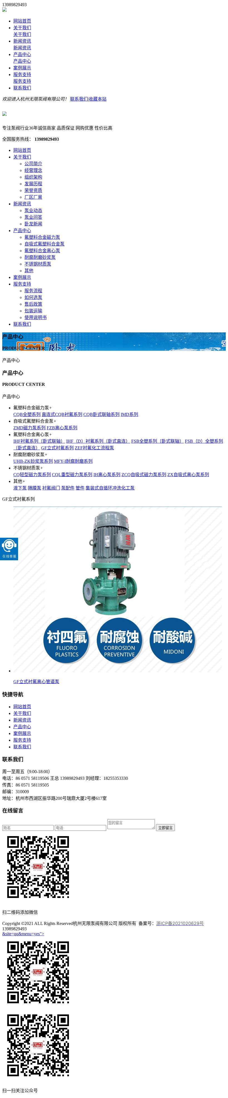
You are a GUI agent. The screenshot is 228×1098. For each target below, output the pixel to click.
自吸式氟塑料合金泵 (44, 244)
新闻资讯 (22, 41)
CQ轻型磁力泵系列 (32, 474)
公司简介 (33, 163)
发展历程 (33, 183)
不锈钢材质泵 (37, 264)
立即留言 (165, 828)
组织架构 (33, 177)
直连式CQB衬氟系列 (62, 414)
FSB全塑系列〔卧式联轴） (157, 441)
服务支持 (22, 74)
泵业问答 (33, 217)
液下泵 (20, 488)
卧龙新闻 (33, 223)
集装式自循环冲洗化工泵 (110, 488)
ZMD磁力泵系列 (29, 427)
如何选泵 (33, 297)
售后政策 (33, 304)
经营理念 (33, 170)
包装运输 (33, 310)
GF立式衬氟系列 (57, 447)
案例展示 (22, 67)
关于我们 (22, 27)
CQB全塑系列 (27, 414)
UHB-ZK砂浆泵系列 (33, 461)
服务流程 (33, 290)
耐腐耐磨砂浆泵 (40, 257)
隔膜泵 (34, 488)
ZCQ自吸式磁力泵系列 (144, 474)
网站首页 (22, 21)
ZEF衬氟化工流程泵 (94, 447)
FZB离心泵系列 (62, 427)
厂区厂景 (33, 197)
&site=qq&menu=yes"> (23, 933)
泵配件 (68, 488)
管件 (80, 488)
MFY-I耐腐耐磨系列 (73, 461)
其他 (28, 270)
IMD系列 (129, 414)
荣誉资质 (33, 190)
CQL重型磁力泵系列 (72, 474)
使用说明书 (35, 317)
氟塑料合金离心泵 (42, 250)
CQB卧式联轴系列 (101, 414)
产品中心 (22, 54)
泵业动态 (33, 210)
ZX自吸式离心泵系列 (188, 474)
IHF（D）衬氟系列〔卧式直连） (98, 441)
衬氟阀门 (51, 488)
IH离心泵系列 (106, 474)
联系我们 (22, 88)
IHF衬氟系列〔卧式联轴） (39, 441)
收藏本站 (97, 99)
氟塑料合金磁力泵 (42, 237)
